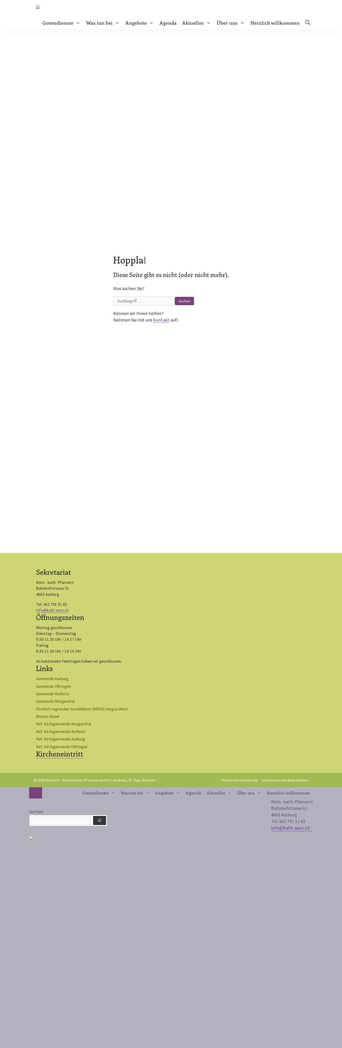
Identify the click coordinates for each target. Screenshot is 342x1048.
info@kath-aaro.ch (52, 610)
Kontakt (161, 320)
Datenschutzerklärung (239, 780)
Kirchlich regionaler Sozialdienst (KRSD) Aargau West (82, 709)
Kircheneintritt (59, 753)
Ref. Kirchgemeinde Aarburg (60, 739)
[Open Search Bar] (307, 22)
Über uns (227, 22)
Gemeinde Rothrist (52, 693)
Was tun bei (99, 22)
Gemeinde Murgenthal (55, 701)
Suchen (36, 811)
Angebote (136, 22)
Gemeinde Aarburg (52, 678)
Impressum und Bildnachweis (285, 780)
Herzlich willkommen (275, 22)
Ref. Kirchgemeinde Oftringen (61, 746)
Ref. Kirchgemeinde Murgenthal (63, 723)
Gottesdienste (57, 22)
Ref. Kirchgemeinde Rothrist (61, 731)
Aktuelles (193, 22)
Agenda (168, 22)
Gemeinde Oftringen (53, 686)
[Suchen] (99, 820)
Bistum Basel (47, 716)
